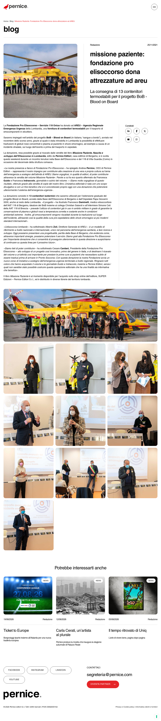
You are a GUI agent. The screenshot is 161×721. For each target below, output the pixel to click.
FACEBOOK (14, 670)
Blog (11, 21)
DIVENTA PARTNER (100, 684)
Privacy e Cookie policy (125, 707)
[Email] (128, 139)
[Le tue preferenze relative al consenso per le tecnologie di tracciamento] (156, 716)
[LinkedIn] (128, 131)
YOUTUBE (14, 680)
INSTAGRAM (37, 670)
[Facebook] (136, 131)
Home (6, 21)
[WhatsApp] (136, 139)
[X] (145, 131)
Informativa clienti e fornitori (146, 707)
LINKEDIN (61, 670)
